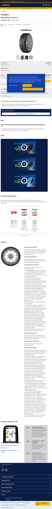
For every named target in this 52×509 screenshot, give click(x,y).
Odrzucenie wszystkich (27, 85)
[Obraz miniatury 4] (31, 58)
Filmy (5, 24)
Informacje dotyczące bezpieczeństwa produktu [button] (9, 451)
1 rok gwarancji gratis (26, 8)
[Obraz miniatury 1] (18, 58)
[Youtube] (6, 469)
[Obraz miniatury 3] (27, 58)
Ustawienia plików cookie (13, 85)
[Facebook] (3, 469)
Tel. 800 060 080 (14, 1)
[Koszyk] (46, 5)
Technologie (18, 24)
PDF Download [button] (4, 447)
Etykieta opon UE (26, 24)
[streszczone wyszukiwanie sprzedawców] (43, 5)
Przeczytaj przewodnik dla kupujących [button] (24, 113)
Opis (2, 24)
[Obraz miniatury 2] (22, 58)
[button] (49, 5)
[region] (26, 83)
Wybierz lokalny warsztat (6, 96)
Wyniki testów (11, 24)
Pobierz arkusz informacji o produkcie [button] (9, 445)
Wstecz (4, 11)
